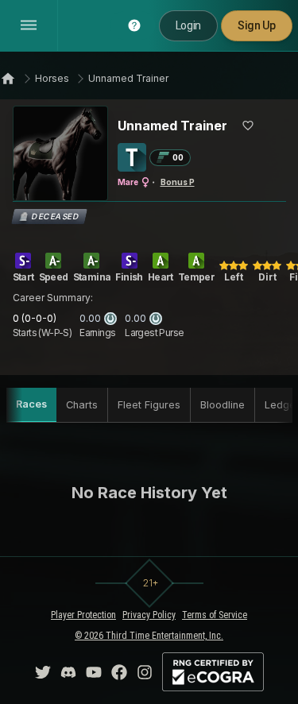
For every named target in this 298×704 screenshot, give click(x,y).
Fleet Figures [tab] (149, 405)
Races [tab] (31, 404)
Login (188, 25)
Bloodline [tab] (222, 405)
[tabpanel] (149, 492)
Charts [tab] (82, 405)
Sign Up (257, 25)
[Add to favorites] (248, 125)
